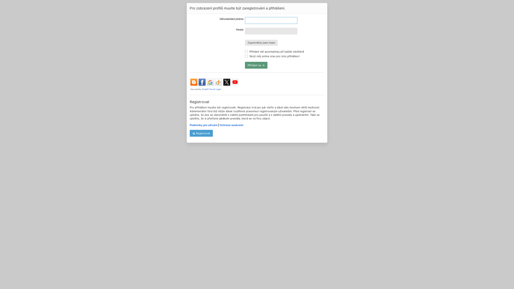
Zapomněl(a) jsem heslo (261, 42)
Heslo (240, 29)
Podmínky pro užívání (203, 125)
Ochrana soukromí (231, 125)
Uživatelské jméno (232, 18)
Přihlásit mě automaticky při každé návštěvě (276, 51)
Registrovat (202, 133)
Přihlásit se (255, 65)
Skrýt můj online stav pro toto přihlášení (274, 56)
